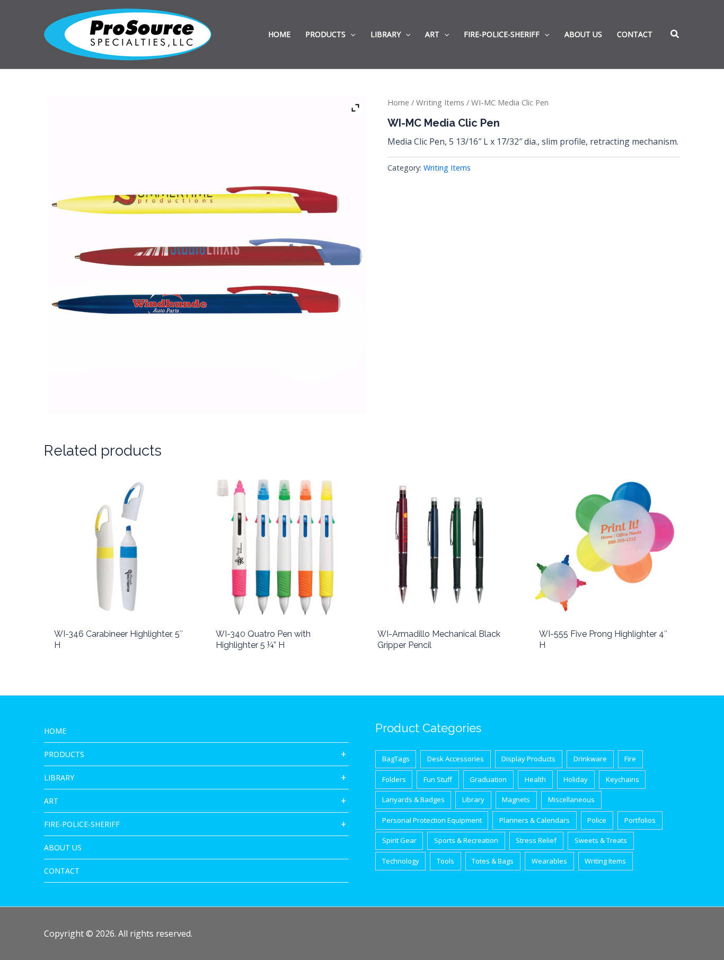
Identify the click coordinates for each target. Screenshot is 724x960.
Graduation (488, 779)
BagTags (396, 758)
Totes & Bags (493, 861)
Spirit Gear (399, 840)
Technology (400, 861)
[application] (350, 34)
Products (64, 754)
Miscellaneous (571, 799)
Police (596, 820)
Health (535, 779)
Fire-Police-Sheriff (82, 824)
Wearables (549, 861)
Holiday (575, 779)
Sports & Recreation (466, 840)
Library (59, 777)
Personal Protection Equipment (432, 820)
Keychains (622, 779)
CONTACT (62, 871)
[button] (675, 35)
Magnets (516, 799)
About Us (63, 847)
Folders (394, 779)
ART (51, 801)
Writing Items (440, 102)
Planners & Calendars (534, 820)
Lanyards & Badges (413, 799)
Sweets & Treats (601, 840)
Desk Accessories (455, 758)
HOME (55, 731)
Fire (630, 758)
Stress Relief (536, 840)
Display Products (528, 758)
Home (398, 102)
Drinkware (590, 758)
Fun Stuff (437, 779)
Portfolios (640, 820)
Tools (445, 861)
